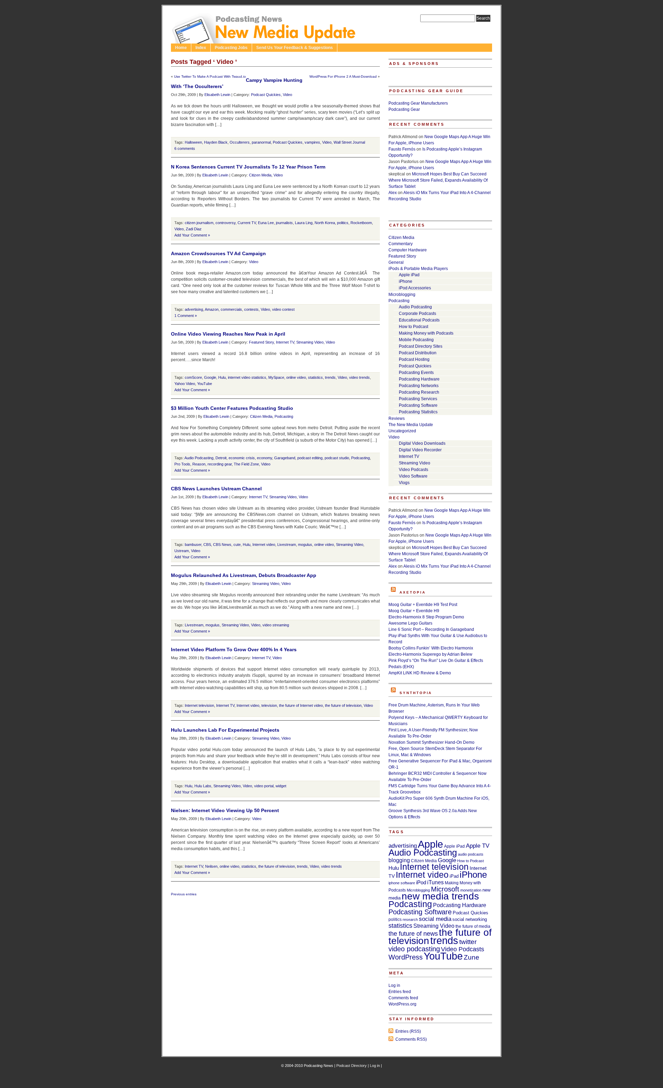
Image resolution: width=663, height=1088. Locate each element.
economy (264, 458)
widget (281, 786)
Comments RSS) (411, 1039)
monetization (470, 890)
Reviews (396, 418)
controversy (225, 223)
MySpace (276, 377)
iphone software (401, 883)
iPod (421, 882)
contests (251, 309)
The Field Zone (246, 464)
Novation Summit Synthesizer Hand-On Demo (431, 742)
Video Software (413, 476)
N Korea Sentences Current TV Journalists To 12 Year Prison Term (248, 167)
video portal (263, 786)
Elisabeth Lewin (217, 95)
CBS (207, 544)
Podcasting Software (418, 405)
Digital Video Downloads (422, 443)
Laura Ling (304, 223)
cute (237, 544)
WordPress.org (402, 1004)
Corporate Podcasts (417, 313)
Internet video (263, 544)
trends (330, 377)
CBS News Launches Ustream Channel (216, 488)
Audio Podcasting (198, 458)
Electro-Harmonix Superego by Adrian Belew (430, 654)
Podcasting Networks (419, 385)
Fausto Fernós (401, 149)
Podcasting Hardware (419, 379)
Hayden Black (216, 142)
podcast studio (337, 458)
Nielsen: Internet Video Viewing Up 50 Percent (225, 810)
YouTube (204, 384)
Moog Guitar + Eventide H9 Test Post (422, 604)
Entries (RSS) (408, 1031)
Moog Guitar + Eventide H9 (413, 610)
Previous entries (183, 894)
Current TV (247, 223)
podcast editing (310, 458)
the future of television (343, 705)
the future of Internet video (301, 705)
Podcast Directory (351, 1065)
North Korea (325, 223)
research (410, 919)
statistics (315, 377)
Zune (471, 957)
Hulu (222, 377)
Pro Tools (182, 464)
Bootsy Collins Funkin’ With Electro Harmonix (430, 648)
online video (296, 377)
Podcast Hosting (414, 359)
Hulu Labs (202, 786)
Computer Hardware (407, 250)
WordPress (405, 957)
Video (287, 95)
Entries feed (399, 991)
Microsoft (445, 889)
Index (200, 47)
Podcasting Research (419, 392)
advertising (194, 309)
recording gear (220, 464)
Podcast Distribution (417, 352)
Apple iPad (409, 274)
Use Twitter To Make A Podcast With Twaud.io (210, 76)
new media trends (440, 896)
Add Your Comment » (192, 235)
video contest (283, 309)
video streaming (275, 625)
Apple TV (477, 845)
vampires (312, 142)
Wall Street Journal (349, 142)
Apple (430, 844)
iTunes (435, 882)
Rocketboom (361, 223)
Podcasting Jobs (231, 47)
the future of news (413, 933)
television (269, 705)
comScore (193, 377)
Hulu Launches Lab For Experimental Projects (225, 730)
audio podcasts (470, 854)
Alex (392, 192)
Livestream (286, 544)
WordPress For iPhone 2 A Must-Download (343, 76)
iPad (454, 876)
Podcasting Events (416, 372)
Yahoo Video (184, 384)
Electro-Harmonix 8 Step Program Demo (426, 617)
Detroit (221, 458)
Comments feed (403, 997)
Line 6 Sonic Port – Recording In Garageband (431, 629)
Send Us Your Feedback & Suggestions (294, 47)
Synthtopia (416, 693)
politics (342, 223)
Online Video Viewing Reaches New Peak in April (228, 334)
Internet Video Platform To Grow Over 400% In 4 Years (234, 649)
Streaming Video (310, 342)
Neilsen (211, 866)
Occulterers (240, 142)
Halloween (193, 142)
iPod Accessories (415, 288)
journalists (284, 223)
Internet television (199, 705)
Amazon (212, 309)
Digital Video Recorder (420, 449)
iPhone (405, 281)
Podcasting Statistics (418, 412)
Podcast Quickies (266, 95)
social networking (469, 919)
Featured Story (261, 342)
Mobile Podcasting (416, 339)
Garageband (284, 458)
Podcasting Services (418, 398)
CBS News (222, 544)
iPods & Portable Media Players (418, 268)
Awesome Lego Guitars (410, 623)
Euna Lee (266, 223)
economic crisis (242, 458)
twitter (468, 941)
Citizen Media (260, 175)
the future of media (472, 926)
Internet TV (285, 342)
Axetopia (412, 592)
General (396, 262)
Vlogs (404, 482)
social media (435, 919)
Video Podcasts (413, 469)
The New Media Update (410, 424)
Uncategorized (402, 431)
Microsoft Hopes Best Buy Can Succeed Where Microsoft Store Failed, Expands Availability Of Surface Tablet (438, 180)
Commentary (400, 243)
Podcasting (284, 416)
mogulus (305, 544)
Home (181, 47)
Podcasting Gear (404, 109)
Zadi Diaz (194, 229)
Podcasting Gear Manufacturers (418, 103)
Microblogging (401, 294)
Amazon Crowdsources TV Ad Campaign (218, 253)
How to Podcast (413, 326)
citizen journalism (199, 223)
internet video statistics (247, 377)
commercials (231, 309)
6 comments (184, 148)
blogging (399, 860)
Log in (394, 985)
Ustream (181, 551)
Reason (198, 464)
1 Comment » (185, 316)
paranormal (261, 142)
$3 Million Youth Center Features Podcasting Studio (232, 408)
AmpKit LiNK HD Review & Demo (419, 673)
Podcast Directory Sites (420, 346)
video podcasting (414, 949)
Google (210, 377)
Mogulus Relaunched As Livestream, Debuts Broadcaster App (243, 575)
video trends (359, 377)
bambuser (193, 544)
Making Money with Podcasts (426, 333)
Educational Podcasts (419, 320)
